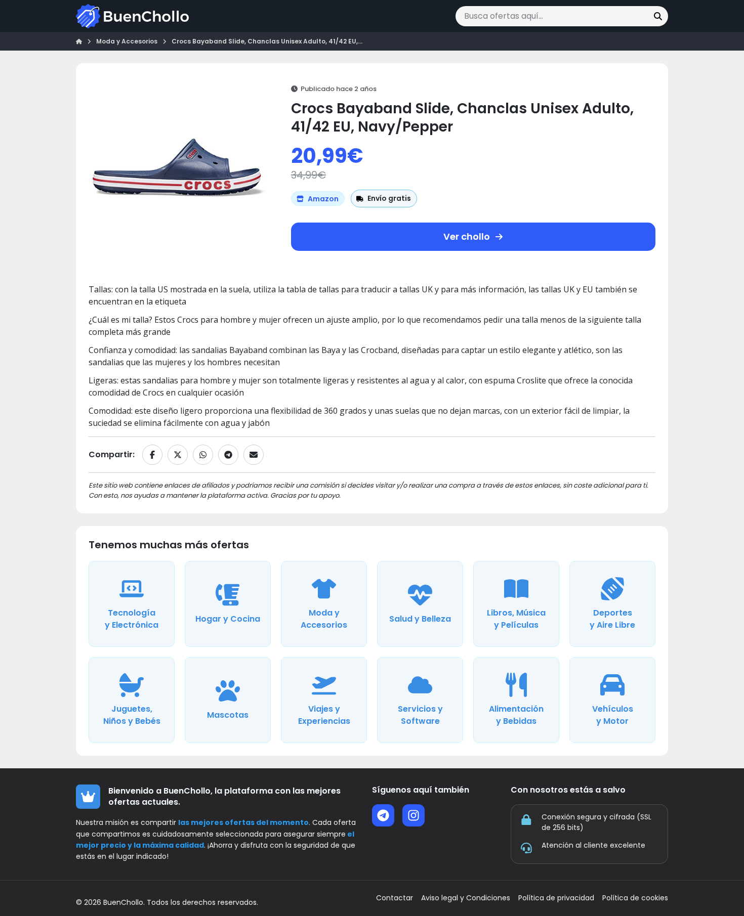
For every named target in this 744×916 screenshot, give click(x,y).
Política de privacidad (556, 898)
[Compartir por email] (253, 455)
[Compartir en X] (178, 455)
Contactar (394, 898)
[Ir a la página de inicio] (132, 16)
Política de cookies (635, 898)
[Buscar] (658, 16)
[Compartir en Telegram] (228, 455)
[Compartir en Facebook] (152, 455)
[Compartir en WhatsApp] (203, 455)
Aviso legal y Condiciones (465, 898)
